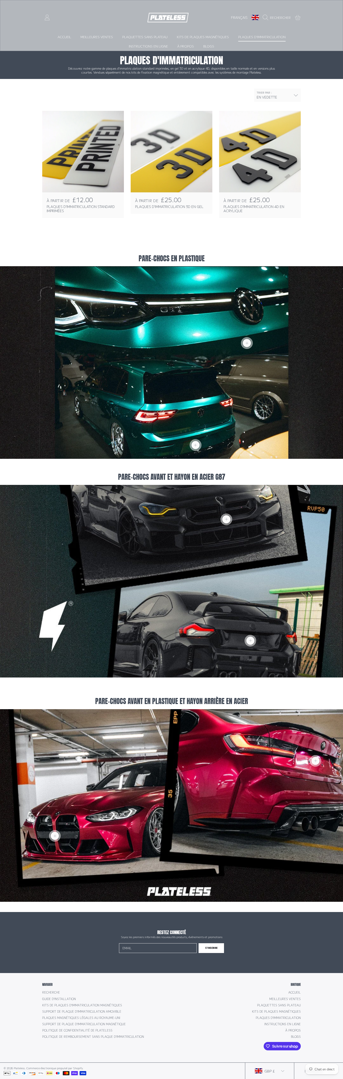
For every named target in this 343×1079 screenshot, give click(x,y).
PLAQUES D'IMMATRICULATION (278, 1018)
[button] (278, 17)
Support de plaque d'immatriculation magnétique (84, 1024)
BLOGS (296, 1037)
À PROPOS (293, 1030)
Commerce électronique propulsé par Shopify (54, 1068)
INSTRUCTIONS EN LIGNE (282, 1024)
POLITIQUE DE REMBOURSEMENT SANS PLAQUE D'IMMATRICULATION (93, 1037)
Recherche (51, 992)
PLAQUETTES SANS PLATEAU (279, 1005)
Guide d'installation (59, 999)
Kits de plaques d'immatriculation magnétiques (82, 1005)
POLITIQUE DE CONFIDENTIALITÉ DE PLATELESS (77, 1030)
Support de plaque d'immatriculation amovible (81, 1011)
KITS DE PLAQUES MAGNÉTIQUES (276, 1011)
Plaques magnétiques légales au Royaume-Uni (81, 1018)
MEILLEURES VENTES (285, 999)
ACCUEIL (294, 992)
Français (239, 17)
